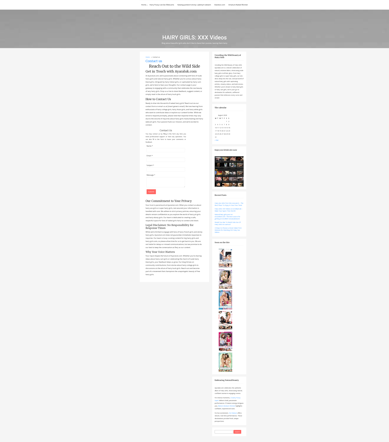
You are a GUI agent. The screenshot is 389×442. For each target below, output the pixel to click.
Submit (151, 192)
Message (150, 175)
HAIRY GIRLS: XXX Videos (194, 37)
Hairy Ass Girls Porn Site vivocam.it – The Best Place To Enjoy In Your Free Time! (229, 204)
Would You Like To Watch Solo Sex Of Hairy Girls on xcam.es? (228, 223)
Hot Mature (233, 413)
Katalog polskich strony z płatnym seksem (194, 5)
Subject (150, 165)
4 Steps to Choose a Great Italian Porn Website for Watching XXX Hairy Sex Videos (228, 230)
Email (149, 155)
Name (149, 146)
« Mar (217, 140)
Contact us (154, 61)
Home (143, 5)
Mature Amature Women (226, 406)
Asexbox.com (219, 5)
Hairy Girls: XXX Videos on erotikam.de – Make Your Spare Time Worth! (229, 210)
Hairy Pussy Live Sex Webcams (162, 5)
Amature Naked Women (238, 5)
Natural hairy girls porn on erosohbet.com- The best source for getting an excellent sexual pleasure (227, 216)
